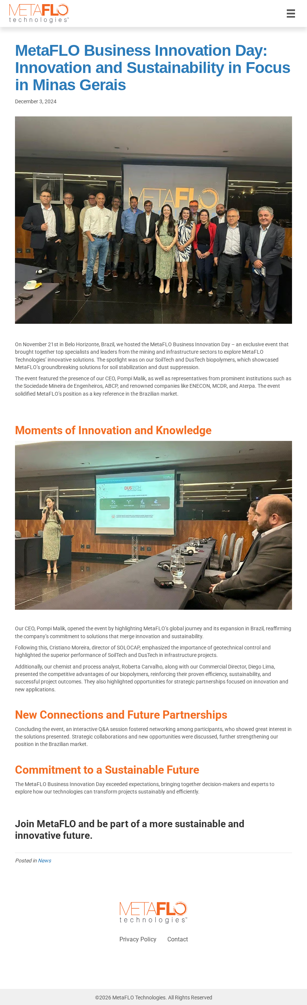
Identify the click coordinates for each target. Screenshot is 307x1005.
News (44, 861)
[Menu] (291, 13)
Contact (177, 939)
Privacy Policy (137, 939)
